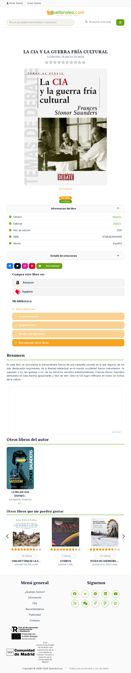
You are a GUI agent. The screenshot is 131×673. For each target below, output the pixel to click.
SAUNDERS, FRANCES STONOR (65, 56)
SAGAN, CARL (65, 564)
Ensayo (117, 217)
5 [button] (65, 569)
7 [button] (75, 569)
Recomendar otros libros (33, 342)
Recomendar (53, 266)
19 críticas (26, 556)
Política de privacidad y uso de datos (89, 668)
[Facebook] (74, 594)
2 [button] (50, 569)
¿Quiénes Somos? (35, 591)
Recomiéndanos (35, 609)
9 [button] (86, 569)
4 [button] (60, 569)
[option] (26, 542)
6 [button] (70, 569)
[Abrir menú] (120, 22)
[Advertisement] (69, 38)
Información (34, 597)
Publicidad (35, 614)
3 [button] (55, 569)
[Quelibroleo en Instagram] (25, 266)
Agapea (27, 291)
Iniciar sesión (16, 3)
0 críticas (65, 201)
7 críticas (66, 556)
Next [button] (123, 536)
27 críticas (105, 556)
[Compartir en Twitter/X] (17, 266)
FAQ (35, 603)
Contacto (35, 620)
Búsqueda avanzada (99, 21)
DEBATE (117, 223)
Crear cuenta (34, 3)
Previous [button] (7, 536)
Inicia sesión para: (25, 309)
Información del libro (63, 208)
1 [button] (45, 569)
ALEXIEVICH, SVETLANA (104, 564)
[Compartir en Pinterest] (32, 266)
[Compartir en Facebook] (10, 266)
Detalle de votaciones (63, 255)
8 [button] (81, 569)
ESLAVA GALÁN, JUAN (26, 564)
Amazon (28, 282)
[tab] (65, 208)
